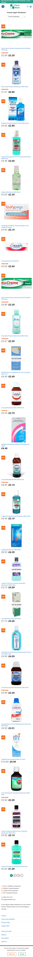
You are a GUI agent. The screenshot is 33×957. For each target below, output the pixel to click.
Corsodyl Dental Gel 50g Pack (10, 261)
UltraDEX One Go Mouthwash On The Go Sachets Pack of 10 (15, 373)
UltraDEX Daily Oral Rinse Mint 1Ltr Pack (13, 759)
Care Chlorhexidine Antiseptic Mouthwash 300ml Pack (15, 793)
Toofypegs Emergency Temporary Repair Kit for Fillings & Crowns (15, 226)
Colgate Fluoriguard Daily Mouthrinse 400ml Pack (15, 516)
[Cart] (31, 6)
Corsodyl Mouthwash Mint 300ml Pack (12, 408)
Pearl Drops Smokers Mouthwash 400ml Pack (14, 86)
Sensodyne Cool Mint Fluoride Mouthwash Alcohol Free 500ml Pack (16, 653)
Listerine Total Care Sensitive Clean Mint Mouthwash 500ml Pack (13, 584)
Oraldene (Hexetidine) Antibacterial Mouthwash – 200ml (15, 445)
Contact (3, 916)
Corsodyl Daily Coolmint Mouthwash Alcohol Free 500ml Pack (16, 725)
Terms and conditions (8, 919)
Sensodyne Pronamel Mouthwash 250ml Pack (14, 336)
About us (4, 941)
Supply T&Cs (5, 926)
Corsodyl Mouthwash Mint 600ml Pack (12, 479)
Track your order (6, 931)
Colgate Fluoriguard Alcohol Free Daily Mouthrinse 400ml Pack (16, 157)
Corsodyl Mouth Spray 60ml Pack (11, 618)
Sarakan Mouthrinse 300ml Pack (10, 192)
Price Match (5, 938)
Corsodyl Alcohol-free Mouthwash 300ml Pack (15, 687)
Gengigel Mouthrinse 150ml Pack (11, 550)
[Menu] (2, 6)
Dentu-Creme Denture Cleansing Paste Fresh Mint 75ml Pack (15, 49)
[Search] (27, 6)
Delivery (3, 935)
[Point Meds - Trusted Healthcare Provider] (16, 6)
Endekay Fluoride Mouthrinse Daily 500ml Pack (15, 123)
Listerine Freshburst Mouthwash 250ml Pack (14, 866)
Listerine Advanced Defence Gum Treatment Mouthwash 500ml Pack (14, 832)
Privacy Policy (5, 922)
